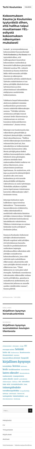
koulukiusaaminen (14, 369)
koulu (5, 369)
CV (4, 425)
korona (16, 366)
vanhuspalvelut (7, 396)
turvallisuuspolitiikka (11, 391)
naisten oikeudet (8, 379)
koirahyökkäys (7, 366)
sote (19, 381)
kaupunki (24, 358)
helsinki (19, 349)
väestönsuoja (17, 399)
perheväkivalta (23, 379)
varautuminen (18, 396)
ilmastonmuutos (25, 352)
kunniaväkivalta (25, 369)
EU (25, 346)
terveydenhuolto (17, 384)
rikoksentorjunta (7, 381)
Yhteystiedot (8, 430)
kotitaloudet (24, 366)
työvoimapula (12, 393)
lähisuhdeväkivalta (24, 373)
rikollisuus (15, 381)
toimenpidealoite (12, 387)
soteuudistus (26, 381)
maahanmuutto (7, 376)
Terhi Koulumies (12, 7)
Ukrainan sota (20, 393)
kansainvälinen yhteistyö (11, 358)
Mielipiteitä (7, 420)
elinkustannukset (7, 346)
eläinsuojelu (15, 346)
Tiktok (25, 384)
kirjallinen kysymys (16, 361)
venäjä (26, 396)
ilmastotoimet (8, 355)
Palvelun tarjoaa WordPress (23, 445)
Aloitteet (6, 439)
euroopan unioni (8, 349)
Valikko (28, 7)
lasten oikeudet (11, 373)
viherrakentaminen (8, 399)
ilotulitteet (16, 355)
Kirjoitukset (7, 434)
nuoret (16, 379)
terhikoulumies (8, 297)
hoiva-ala (6, 352)
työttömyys (5, 393)
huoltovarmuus (15, 352)
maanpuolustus (18, 376)
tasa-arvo (6, 384)
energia (22, 346)
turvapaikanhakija (24, 391)
